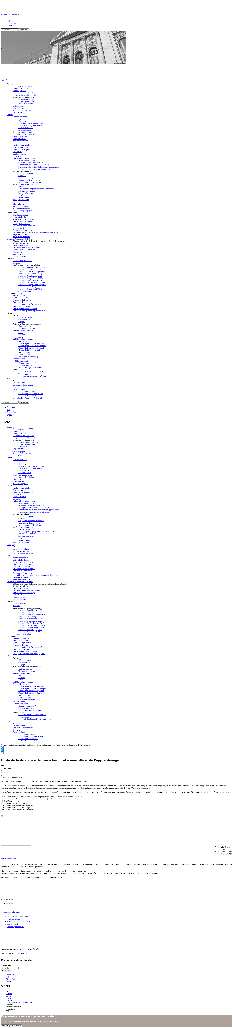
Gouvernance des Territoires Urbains (32, 163)
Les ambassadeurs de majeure (29, 182)
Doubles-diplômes (20, 341)
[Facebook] (116, 747)
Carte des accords (25, 326)
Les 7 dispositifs (19, 383)
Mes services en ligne (21, 206)
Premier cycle (23, 119)
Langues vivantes (19, 154)
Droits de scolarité (19, 139)
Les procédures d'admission (23, 134)
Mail (8, 21)
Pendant (21, 335)
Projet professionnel (26, 173)
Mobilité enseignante (21, 361)
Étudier (9, 143)
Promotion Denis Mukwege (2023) (31, 272)
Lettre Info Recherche (21, 217)
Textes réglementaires (26, 102)
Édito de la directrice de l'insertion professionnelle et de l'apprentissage (39, 241)
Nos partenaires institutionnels (24, 95)
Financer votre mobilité (21, 359)
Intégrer (10, 115)
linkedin (11, 15)
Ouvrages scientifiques (21, 224)
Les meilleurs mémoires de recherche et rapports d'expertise (35, 232)
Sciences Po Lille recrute (22, 110)
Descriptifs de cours (20, 147)
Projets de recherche (20, 234)
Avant (20, 333)
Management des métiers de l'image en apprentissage (38, 167)
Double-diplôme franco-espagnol (31, 348)
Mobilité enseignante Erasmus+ (30, 367)
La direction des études (21, 145)
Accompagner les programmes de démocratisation (37, 189)
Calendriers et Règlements (23, 149)
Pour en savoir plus (8, 858)
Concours (22, 176)
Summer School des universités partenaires (34, 376)
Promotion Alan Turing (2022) (30, 274)
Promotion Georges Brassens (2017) (32, 285)
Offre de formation (20, 117)
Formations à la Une (20, 298)
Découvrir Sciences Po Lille (23, 93)
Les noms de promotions (22, 291)
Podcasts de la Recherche (22, 221)
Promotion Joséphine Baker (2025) (31, 267)
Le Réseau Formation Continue (25, 309)
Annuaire (16, 263)
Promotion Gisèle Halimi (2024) (30, 269)
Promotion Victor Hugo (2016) (30, 287)
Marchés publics (19, 254)
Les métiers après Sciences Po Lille (26, 248)
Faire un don (17, 252)
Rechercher (6, 966)
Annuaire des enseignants (22, 208)
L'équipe (21, 322)
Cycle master (23, 121)
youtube (18, 15)
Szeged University (25, 354)
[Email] (116, 753)
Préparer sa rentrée (20, 136)
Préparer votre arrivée (26, 365)
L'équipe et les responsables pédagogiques (29, 311)
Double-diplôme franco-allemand (31, 343)
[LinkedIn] (116, 750)
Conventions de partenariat (23, 385)
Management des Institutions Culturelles (33, 165)
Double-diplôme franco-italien (30, 350)
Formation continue (25, 128)
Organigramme (18, 106)
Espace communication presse (18, 921)
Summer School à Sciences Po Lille (32, 372)
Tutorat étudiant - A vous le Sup (30, 394)
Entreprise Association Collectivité (20, 239)
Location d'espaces (20, 256)
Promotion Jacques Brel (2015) (30, 289)
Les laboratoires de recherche (24, 226)
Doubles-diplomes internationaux (31, 123)
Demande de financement (22, 230)
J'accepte (5, 1026)
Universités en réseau (26, 328)
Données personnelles (15, 927)
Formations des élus (20, 302)
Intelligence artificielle (21, 200)
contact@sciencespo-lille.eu (11, 908)
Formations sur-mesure (21, 306)
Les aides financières (26, 193)
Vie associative (24, 187)
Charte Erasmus (24, 319)
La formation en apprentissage (24, 158)
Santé (20, 195)
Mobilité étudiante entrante (23, 339)
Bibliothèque (12, 23)
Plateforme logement (20, 141)
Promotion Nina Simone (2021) (30, 276)
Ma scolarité (17, 152)
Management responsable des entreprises (34, 169)
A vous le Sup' (18, 387)
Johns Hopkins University (28, 357)
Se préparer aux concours (22, 132)
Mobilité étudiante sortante (23, 330)
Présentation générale (21, 296)
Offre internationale (25, 317)
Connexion (11, 19)
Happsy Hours (24, 197)
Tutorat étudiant (19, 389)
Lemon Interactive (20, 953)
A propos (16, 381)
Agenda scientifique (20, 215)
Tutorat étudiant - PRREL (28, 396)
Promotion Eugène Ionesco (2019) (31, 280)
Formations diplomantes (22, 300)
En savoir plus (16, 1026)
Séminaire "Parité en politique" (30, 304)
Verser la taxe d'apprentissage (24, 250)
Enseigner (10, 202)
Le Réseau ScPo (24, 130)
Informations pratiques (27, 191)
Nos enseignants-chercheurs (23, 219)
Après (20, 337)
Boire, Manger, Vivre (26, 160)
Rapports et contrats (26, 104)
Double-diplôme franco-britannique (32, 346)
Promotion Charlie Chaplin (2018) (31, 282)
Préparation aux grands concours (30, 125)
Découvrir (11, 84)
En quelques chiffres (20, 88)
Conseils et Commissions (28, 99)
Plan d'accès (17, 112)
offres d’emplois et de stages (17, 916)
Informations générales (21, 204)
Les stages (17, 156)
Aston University (25, 352)
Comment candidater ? (27, 363)
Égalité (9, 25)
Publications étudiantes (21, 237)
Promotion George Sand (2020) (30, 278)
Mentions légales (13, 919)
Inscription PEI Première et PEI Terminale (29, 398)
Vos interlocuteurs (19, 108)
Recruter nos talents (20, 243)
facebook (4, 15)
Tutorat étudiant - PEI (26, 391)
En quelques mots (19, 91)
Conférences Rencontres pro (29, 180)
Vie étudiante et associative (23, 184)
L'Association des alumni (22, 261)
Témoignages (23, 374)
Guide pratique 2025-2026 (23, 86)
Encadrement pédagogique (23, 210)
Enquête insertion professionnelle (31, 178)
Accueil (4, 745)
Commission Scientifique (22, 228)
